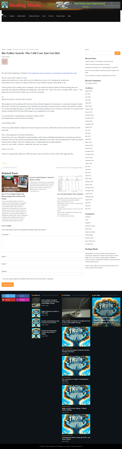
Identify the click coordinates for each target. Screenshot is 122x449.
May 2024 (88, 172)
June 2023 (88, 206)
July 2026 (87, 94)
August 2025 (88, 127)
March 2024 (88, 178)
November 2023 (89, 190)
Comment (5, 234)
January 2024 (88, 184)
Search (87, 49)
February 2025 (89, 145)
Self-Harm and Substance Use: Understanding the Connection (101, 67)
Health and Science (34, 16)
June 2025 (88, 133)
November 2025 (89, 118)
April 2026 (88, 103)
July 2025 (87, 130)
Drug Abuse (88, 229)
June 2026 (88, 97)
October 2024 (88, 157)
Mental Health (21, 16)
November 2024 (89, 154)
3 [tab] (100, 299)
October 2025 (88, 121)
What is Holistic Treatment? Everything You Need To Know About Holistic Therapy (50, 301)
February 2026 (89, 109)
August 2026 (88, 91)
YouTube (51, 16)
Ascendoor (67, 446)
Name (4, 256)
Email (4, 264)
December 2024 (89, 151)
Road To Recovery (90, 241)
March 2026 (88, 106)
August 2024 (88, 163)
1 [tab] (94, 299)
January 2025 (88, 148)
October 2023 (88, 193)
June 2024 (88, 169)
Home (4, 16)
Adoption (11, 16)
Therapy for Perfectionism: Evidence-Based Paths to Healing (49, 332)
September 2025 (89, 124)
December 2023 (89, 187)
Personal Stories (60, 16)
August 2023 (88, 200)
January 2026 (88, 112)
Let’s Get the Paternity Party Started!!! (70, 194)
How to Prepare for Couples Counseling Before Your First (100, 75)
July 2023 (87, 203)
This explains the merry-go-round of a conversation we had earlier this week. (52, 73)
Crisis (43, 16)
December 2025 (89, 115)
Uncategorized (89, 244)
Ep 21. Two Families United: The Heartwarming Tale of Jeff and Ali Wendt (13, 196)
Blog (69, 16)
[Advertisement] (61, 35)
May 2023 (88, 209)
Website (4, 271)
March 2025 (88, 142)
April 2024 (88, 175)
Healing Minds (25, 5)
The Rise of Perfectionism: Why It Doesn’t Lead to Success (50, 321)
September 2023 (89, 196)
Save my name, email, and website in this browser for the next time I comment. (28, 279)
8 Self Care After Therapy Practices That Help (97, 64)
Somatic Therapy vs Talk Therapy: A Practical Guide (99, 61)
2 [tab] (97, 299)
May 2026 (88, 100)
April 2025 (88, 139)
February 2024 (89, 181)
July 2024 (87, 166)
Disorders (87, 223)
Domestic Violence (90, 226)
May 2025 (88, 136)
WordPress (79, 446)
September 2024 (89, 160)
